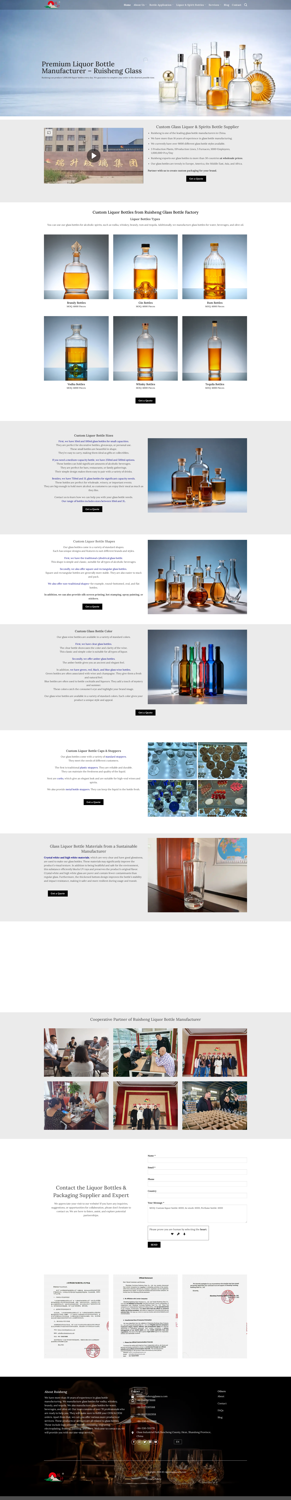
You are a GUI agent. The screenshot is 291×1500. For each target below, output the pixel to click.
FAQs (220, 1410)
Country (152, 1191)
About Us (139, 4)
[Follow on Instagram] (139, 1442)
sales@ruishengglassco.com (152, 1396)
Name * (152, 1155)
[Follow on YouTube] (155, 1442)
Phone (151, 1179)
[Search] (245, 5)
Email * (152, 1167)
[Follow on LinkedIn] (150, 1442)
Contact (236, 4)
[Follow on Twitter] (144, 1442)
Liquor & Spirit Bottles (190, 4)
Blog (226, 4)
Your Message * (156, 1202)
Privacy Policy (153, 1478)
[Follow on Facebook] (133, 1442)
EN (177, 1441)
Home (127, 4)
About (221, 1396)
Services (214, 4)
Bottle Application (160, 4)
